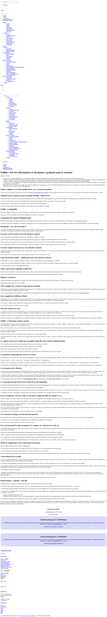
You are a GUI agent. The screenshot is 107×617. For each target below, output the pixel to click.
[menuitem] (4, 18)
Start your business (5, 562)
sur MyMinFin (39, 387)
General (23, 615)
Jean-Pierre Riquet (49, 512)
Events (2, 608)
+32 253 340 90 (55, 524)
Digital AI (3, 577)
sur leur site (50, 260)
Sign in (5, 15)
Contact (2, 596)
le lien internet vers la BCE (81, 221)
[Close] (1, 93)
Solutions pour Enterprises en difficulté (53, 526)
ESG (2, 574)
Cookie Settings (32, 615)
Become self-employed (6, 564)
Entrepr (4, 573)
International (3, 575)
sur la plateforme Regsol (83, 293)
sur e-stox (70, 280)
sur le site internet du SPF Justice (40, 192)
